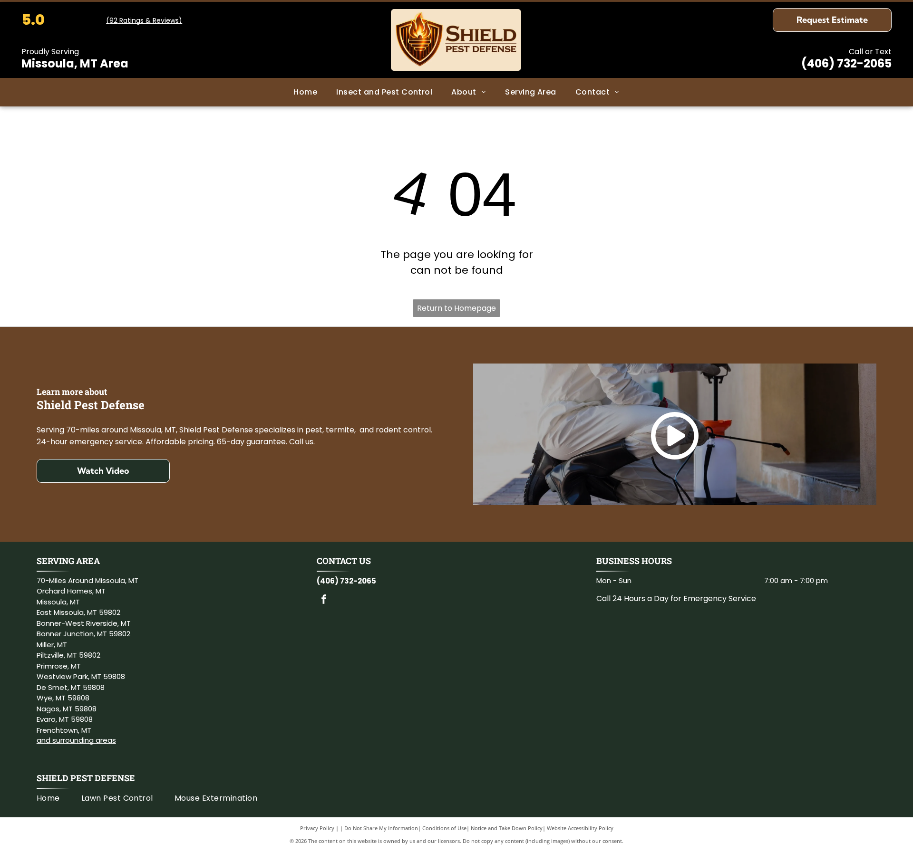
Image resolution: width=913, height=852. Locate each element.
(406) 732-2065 (846, 63)
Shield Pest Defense (86, 778)
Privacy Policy (317, 828)
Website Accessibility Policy (580, 828)
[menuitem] (305, 92)
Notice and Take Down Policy (507, 828)
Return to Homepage (456, 308)
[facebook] (324, 600)
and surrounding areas (76, 740)
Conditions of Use (444, 828)
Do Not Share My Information (381, 828)
